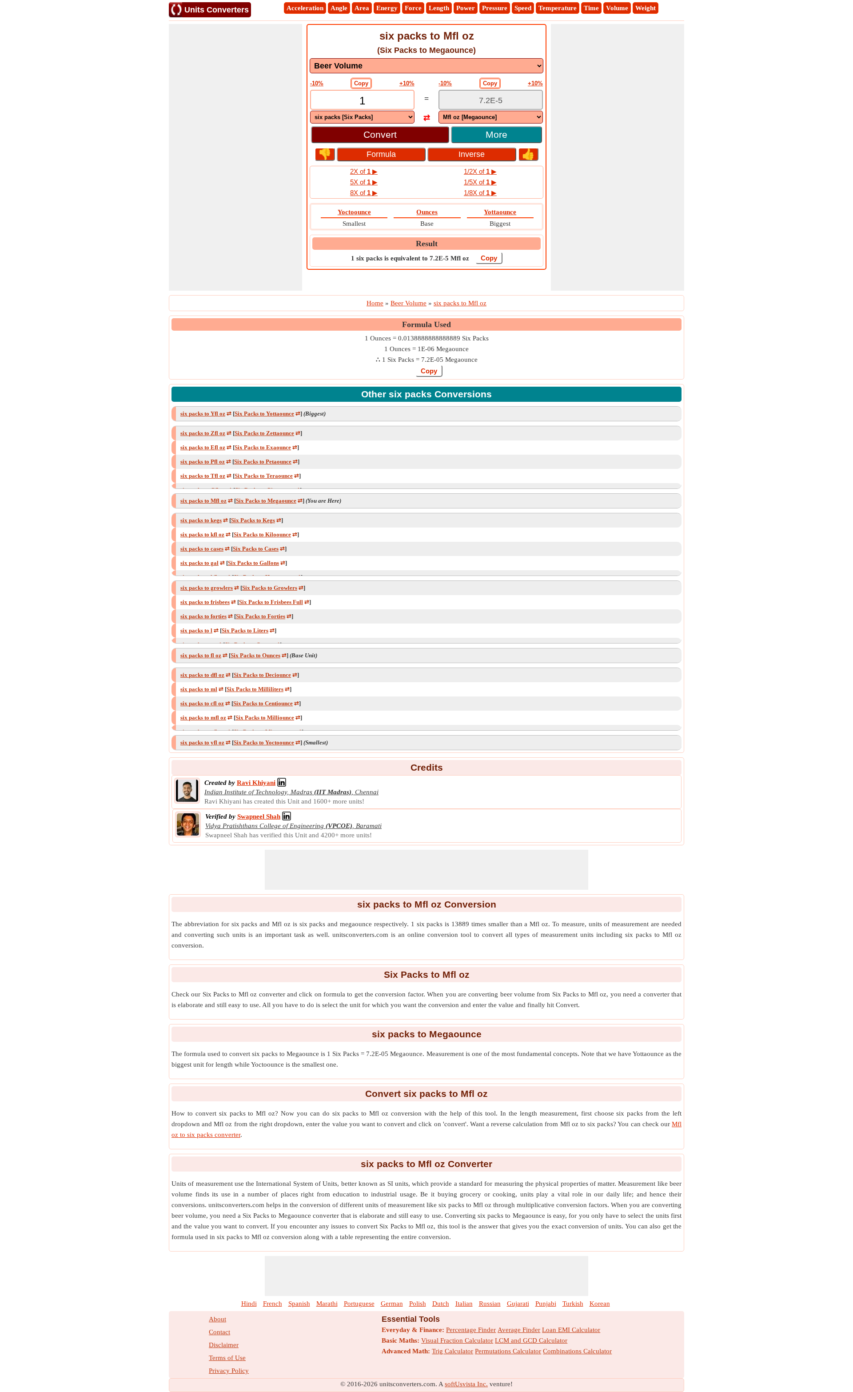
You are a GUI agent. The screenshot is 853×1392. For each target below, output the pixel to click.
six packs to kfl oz (202, 534)
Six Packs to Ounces (255, 655)
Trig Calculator (452, 1351)
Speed (522, 8)
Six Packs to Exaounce (263, 447)
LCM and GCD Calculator (531, 1340)
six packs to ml (198, 689)
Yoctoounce (354, 212)
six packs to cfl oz (202, 703)
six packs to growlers (206, 587)
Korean (600, 1303)
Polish (417, 1303)
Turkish (572, 1303)
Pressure (494, 8)
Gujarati (518, 1303)
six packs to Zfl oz (202, 433)
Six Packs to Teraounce (264, 475)
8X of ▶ (364, 192)
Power (465, 8)
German (392, 1303)
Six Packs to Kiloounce (262, 534)
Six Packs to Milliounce (264, 717)
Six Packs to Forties (260, 616)
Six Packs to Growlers (269, 587)
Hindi (249, 1303)
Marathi (327, 1303)
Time (591, 8)
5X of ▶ (364, 182)
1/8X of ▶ (480, 192)
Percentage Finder (471, 1329)
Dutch (440, 1303)
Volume (617, 8)
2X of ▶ (364, 171)
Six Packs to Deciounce (262, 675)
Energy (387, 8)
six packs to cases (201, 548)
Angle (339, 8)
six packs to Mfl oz (203, 500)
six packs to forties (203, 616)
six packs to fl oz (200, 655)
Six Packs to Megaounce (266, 500)
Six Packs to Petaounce (262, 461)
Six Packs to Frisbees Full (271, 602)
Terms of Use (227, 1357)
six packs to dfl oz (202, 675)
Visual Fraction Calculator (457, 1340)
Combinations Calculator (577, 1351)
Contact (219, 1332)
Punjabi (545, 1303)
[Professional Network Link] (281, 782)
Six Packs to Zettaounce (264, 433)
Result (427, 243)
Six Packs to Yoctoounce (264, 742)
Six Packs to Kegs (253, 520)
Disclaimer (224, 1344)
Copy (361, 83)
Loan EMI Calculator (571, 1329)
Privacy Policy (229, 1370)
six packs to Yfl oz (202, 413)
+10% (407, 83)
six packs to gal (199, 563)
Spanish (299, 1303)
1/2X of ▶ (480, 171)
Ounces (427, 212)
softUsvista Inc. (466, 1384)
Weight (645, 8)
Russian (490, 1303)
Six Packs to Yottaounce (264, 413)
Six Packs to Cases (256, 548)
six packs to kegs (201, 520)
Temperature (557, 8)
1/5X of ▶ (480, 182)
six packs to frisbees (205, 602)
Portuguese (359, 1303)
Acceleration (305, 8)
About (217, 1319)
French (272, 1303)
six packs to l (196, 630)
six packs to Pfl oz (202, 461)
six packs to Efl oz (202, 447)
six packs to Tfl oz (202, 475)
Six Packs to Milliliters (255, 689)
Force (413, 8)
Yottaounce (500, 212)
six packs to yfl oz (202, 742)
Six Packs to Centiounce (263, 703)
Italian (464, 1303)
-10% (316, 83)
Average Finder (519, 1329)
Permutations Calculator (508, 1351)
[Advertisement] (235, 157)
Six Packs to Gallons (253, 563)
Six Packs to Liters (245, 630)
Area (362, 8)
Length (439, 8)
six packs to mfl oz (203, 717)
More (496, 134)
